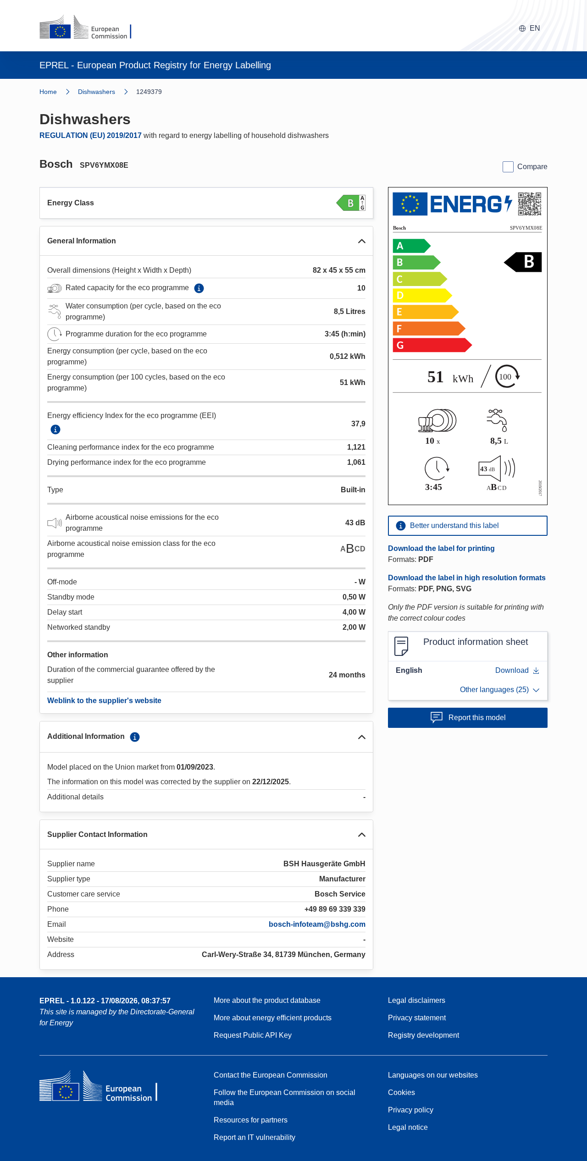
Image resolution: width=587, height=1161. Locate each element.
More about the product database (267, 1000)
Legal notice (408, 1127)
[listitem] (107, 91)
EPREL (105, 1001)
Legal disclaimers (416, 1000)
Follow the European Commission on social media (284, 1097)
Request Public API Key (253, 1035)
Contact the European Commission (270, 1075)
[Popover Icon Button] (199, 288)
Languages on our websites (433, 1075)
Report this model (477, 717)
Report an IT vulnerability (254, 1137)
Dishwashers (96, 91)
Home (48, 91)
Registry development (423, 1035)
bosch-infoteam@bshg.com (317, 924)
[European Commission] (91, 27)
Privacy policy (410, 1110)
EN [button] (535, 28)
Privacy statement (417, 1018)
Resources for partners (251, 1120)
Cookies (401, 1092)
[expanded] (361, 241)
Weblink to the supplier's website (104, 700)
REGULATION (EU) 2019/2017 (90, 135)
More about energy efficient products (273, 1018)
